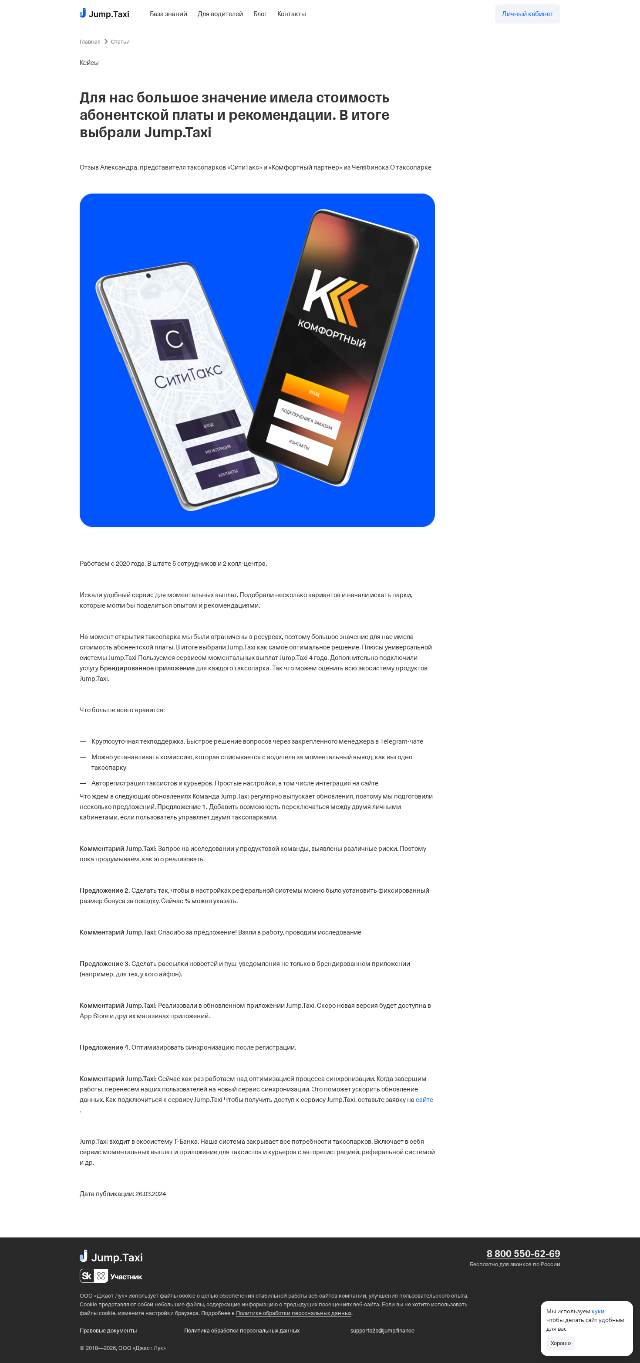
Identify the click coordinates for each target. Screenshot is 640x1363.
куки (598, 1311)
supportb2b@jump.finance (382, 1330)
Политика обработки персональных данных (242, 1330)
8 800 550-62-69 (523, 1254)
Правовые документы (108, 1330)
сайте (424, 1099)
